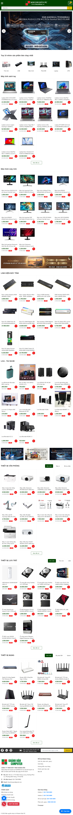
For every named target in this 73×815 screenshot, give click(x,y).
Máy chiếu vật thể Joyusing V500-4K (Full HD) (8, 516)
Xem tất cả (36, 162)
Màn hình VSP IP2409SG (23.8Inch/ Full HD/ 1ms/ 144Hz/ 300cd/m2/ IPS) (62, 219)
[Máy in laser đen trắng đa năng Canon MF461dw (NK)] (63, 505)
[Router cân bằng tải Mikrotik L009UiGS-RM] (45, 694)
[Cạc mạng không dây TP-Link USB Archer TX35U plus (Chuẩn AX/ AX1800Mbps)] (27, 721)
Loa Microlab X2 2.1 (7, 436)
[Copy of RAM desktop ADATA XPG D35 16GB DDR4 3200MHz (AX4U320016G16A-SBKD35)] (45, 284)
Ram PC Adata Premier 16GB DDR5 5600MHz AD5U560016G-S (8, 350)
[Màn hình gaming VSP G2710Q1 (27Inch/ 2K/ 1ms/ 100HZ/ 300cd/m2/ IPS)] (27, 207)
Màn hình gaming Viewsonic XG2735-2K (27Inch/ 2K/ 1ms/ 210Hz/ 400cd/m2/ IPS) (10, 246)
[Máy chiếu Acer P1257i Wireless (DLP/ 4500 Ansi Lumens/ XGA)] (27, 531)
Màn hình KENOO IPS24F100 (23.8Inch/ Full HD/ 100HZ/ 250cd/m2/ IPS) (63, 192)
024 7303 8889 (48, 795)
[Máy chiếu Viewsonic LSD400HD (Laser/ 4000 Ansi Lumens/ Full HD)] (63, 478)
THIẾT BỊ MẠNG (7, 655)
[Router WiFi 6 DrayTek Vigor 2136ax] (27, 667)
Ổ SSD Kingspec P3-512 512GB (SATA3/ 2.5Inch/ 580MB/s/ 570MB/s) (27, 611)
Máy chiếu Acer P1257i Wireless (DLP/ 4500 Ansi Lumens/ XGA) (27, 543)
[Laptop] (56, 64)
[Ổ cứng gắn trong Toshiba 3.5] (27, 572)
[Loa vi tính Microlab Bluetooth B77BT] (27, 399)
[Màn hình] (31, 64)
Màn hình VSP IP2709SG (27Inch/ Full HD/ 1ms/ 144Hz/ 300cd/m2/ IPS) (44, 219)
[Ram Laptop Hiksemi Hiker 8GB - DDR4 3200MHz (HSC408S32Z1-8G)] (27, 284)
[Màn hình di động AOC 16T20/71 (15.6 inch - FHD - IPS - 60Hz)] (36, 454)
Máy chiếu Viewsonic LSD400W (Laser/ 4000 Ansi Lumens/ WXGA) (44, 489)
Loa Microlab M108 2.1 (25, 436)
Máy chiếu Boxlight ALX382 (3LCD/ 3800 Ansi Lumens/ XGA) (27, 516)
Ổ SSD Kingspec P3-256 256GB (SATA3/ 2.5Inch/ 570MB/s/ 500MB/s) (44, 611)
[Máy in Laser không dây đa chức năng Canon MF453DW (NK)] (9, 531)
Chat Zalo (65, 811)
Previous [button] (4, 31)
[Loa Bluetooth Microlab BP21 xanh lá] (10, 372)
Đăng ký (68, 750)
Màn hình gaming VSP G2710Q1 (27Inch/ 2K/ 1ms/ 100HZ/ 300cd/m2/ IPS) (27, 219)
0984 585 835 (52, 802)
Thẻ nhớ (6, 71)
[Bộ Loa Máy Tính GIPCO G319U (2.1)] (27, 372)
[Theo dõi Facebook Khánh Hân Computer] (2, 750)
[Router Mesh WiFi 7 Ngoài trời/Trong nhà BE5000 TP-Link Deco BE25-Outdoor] (9, 721)
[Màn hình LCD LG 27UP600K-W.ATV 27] (36, 262)
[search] (69, 8)
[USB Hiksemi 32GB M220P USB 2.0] (9, 572)
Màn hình (31, 71)
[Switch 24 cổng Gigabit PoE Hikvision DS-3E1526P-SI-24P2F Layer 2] (9, 667)
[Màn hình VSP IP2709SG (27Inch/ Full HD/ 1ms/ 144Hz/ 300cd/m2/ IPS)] (45, 207)
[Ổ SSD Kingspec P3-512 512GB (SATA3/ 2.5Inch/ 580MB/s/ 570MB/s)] (27, 599)
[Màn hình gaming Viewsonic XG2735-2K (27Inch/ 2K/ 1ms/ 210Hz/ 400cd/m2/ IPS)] (10, 234)
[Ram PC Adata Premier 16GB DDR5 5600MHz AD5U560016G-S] (10, 338)
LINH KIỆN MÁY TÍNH (10, 273)
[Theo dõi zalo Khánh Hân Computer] (6, 750)
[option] (36, 31)
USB (18, 71)
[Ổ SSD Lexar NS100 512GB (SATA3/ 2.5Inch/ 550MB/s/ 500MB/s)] (9, 626)
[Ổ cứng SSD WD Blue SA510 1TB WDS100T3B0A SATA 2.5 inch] (12, 454)
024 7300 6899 (51, 798)
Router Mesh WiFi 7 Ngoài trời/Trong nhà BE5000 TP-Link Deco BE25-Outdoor (9, 732)
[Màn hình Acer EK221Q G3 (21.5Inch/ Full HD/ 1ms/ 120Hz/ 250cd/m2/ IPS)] (10, 180)
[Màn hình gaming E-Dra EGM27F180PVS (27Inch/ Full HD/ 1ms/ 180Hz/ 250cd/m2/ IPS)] (27, 180)
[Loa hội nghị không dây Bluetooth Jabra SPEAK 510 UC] (63, 372)
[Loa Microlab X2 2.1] (10, 426)
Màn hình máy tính (9, 169)
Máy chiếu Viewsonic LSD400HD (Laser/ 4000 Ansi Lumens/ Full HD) (62, 489)
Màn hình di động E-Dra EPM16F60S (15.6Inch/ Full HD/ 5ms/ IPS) (45, 192)
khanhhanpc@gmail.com (15, 782)
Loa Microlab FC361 (43, 409)
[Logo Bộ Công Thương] (6, 785)
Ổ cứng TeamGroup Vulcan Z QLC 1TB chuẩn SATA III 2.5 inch (9, 611)
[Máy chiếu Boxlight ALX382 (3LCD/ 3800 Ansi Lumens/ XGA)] (27, 505)
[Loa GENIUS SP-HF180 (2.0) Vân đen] (45, 372)
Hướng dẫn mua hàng (44, 766)
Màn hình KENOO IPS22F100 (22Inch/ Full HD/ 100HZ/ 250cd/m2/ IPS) (10, 219)
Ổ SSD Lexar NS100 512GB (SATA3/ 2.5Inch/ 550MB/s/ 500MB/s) (9, 638)
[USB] (19, 64)
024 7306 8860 (16, 779)
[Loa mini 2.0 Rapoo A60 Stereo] (10, 399)
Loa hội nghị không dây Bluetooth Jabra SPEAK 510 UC (63, 384)
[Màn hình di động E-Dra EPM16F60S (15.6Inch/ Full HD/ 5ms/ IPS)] (45, 180)
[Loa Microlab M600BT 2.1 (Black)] (63, 399)
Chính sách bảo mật (43, 769)
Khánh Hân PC (21, 813)
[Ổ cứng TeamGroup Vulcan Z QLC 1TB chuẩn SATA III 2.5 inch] (9, 599)
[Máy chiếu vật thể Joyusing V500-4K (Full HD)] (9, 505)
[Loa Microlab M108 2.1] (27, 426)
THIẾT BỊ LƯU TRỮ (9, 560)
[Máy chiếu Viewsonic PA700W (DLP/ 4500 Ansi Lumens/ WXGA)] (27, 478)
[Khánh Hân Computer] (36, 3)
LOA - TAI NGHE (8, 361)
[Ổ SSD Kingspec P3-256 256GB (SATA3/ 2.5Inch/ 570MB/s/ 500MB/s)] (45, 599)
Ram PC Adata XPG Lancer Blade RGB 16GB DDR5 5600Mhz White (62, 323)
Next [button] (69, 31)
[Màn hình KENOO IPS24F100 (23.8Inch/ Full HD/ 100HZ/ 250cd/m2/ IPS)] (63, 180)
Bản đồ (40, 771)
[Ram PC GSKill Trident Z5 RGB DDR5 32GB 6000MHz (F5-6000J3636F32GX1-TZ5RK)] (27, 338)
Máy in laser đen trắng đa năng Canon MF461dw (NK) (62, 516)
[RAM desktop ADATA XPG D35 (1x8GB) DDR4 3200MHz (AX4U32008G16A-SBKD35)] (63, 284)
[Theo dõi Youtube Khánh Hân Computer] (10, 750)
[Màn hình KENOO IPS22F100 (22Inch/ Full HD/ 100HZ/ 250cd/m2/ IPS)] (10, 207)
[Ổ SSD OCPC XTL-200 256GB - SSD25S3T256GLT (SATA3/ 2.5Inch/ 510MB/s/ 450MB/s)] (63, 599)
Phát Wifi (43, 71)
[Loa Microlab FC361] (45, 399)
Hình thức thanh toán (7, 794)
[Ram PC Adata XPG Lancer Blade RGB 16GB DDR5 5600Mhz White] (63, 311)
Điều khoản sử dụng (7, 792)
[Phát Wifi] (44, 64)
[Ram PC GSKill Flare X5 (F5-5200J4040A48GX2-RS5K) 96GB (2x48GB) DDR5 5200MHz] (10, 311)
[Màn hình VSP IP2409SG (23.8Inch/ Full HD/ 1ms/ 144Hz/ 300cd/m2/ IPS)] (63, 207)
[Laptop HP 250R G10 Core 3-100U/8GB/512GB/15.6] (63, 114)
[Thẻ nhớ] (6, 64)
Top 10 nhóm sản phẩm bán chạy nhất (17, 55)
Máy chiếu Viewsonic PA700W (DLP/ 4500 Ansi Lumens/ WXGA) (27, 489)
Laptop (56, 71)
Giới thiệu (40, 764)
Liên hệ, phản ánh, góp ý (45, 761)
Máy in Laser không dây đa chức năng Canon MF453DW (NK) (9, 543)
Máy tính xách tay (8, 76)
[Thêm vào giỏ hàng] (16, 102)
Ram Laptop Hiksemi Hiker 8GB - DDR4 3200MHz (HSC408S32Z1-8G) (26, 296)
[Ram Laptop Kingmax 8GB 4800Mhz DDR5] (10, 284)
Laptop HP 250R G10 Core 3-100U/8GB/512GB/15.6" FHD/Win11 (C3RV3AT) (62, 126)
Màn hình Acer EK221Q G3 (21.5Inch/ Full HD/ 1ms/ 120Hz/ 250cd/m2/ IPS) (9, 192)
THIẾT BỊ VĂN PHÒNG (10, 466)
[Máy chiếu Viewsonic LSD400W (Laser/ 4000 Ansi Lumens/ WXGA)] (45, 478)
